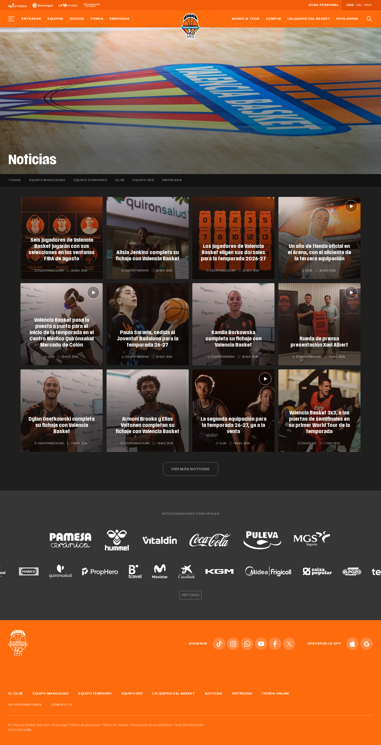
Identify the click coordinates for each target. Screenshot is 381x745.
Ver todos (190, 595)
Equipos (55, 18)
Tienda (96, 18)
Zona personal (323, 5)
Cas (350, 5)
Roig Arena (347, 18)
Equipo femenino (90, 180)
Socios (77, 18)
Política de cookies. (115, 725)
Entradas (31, 18)
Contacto (61, 704)
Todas (14, 180)
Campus (273, 18)
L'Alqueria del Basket (308, 18)
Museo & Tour (245, 18)
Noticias (213, 693)
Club (119, 180)
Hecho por (20, 730)
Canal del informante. (188, 725)
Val (359, 5)
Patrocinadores (24, 704)
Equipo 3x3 (143, 180)
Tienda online (276, 693)
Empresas (119, 18)
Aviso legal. (60, 725)
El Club (15, 693)
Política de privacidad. (85, 725)
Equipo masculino (47, 180)
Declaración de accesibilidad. (151, 725)
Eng (368, 5)
